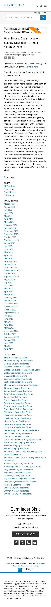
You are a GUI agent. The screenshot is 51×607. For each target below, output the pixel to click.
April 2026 (8, 219)
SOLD (44, 13)
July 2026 (8, 210)
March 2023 (9, 328)
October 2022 (10, 334)
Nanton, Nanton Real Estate (16, 436)
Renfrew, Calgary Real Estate (17, 448)
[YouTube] (34, 542)
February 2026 (10, 225)
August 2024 (9, 279)
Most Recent (9, 204)
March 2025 (9, 258)
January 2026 (10, 228)
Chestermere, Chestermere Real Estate (21, 385)
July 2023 (8, 315)
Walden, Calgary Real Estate (16, 487)
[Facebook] (16, 542)
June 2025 (8, 249)
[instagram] (22, 542)
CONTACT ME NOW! (25, 534)
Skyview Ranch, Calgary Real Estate (19, 478)
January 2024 (10, 300)
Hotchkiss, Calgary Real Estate (17, 418)
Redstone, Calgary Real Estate (17, 445)
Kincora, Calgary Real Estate (16, 421)
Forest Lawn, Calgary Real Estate (18, 409)
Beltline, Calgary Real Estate (16, 363)
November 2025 (11, 234)
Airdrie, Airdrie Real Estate (15, 357)
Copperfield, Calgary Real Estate (18, 391)
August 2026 (9, 207)
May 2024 (8, 288)
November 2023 (11, 306)
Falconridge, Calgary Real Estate (18, 406)
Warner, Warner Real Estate (16, 491)
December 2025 (11, 231)
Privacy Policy (41, 563)
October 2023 (10, 309)
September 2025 (11, 240)
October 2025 (10, 237)
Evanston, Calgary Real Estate (17, 403)
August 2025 (9, 243)
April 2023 (8, 325)
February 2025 (10, 261)
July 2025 (8, 246)
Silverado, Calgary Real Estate (17, 475)
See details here (30, 66)
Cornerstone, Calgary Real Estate (18, 394)
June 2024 (8, 285)
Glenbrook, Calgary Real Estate (18, 412)
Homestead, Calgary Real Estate (18, 415)
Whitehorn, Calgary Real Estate (18, 493)
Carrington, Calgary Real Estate (18, 379)
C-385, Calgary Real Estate (15, 376)
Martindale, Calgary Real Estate (18, 433)
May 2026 (8, 216)
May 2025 (8, 252)
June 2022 (8, 343)
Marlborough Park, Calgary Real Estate (21, 430)
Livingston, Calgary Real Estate (17, 427)
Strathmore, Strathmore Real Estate (20, 481)
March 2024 (9, 294)
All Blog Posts (10, 186)
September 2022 (11, 337)
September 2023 (11, 312)
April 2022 (8, 349)
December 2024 (11, 267)
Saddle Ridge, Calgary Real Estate (18, 463)
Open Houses (10, 192)
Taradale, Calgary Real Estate (17, 484)
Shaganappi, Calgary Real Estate (18, 469)
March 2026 (9, 222)
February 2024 (10, 297)
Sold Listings (9, 195)
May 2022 (8, 346)
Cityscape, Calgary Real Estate (17, 388)
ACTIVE (35, 13)
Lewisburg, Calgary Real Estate (17, 424)
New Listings (10, 189)
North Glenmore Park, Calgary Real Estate (22, 439)
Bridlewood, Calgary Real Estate (18, 373)
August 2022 (9, 340)
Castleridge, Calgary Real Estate (23, 55)
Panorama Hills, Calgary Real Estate (20, 442)
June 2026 (8, 213)
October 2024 (10, 273)
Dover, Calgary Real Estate (16, 400)
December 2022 (11, 331)
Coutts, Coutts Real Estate (15, 397)
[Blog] (28, 542)
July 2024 (8, 282)
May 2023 (8, 322)
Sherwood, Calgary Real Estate (17, 472)
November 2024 (11, 270)
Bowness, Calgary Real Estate (17, 366)
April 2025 (8, 255)
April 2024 (8, 291)
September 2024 (11, 276)
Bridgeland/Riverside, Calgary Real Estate (22, 370)
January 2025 (10, 264)
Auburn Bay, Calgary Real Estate (18, 360)
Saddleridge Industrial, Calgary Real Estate (23, 466)
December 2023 (11, 303)
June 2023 (8, 319)
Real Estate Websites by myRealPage (26, 566)
